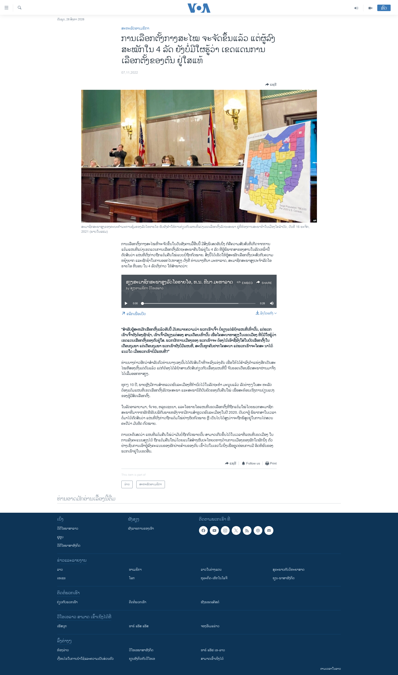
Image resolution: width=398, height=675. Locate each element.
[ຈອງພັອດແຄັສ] (268, 530)
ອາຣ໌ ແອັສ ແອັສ (139, 626)
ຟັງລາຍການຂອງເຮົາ (141, 528)
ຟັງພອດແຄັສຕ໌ (210, 602)
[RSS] (247, 530)
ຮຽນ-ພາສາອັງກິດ (284, 578)
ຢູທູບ (60, 537)
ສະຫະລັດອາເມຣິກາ (135, 28)
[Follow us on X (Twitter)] (236, 530)
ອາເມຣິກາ (135, 569)
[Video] (370, 8)
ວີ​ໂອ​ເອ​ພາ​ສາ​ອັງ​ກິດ (141, 650)
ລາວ (60, 569)
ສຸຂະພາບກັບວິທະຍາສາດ (288, 569)
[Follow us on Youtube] (214, 530)
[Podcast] (258, 530)
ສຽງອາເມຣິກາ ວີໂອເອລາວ (147, 288)
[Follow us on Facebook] (203, 530)
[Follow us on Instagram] (225, 530)
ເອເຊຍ (61, 578)
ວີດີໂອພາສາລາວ (67, 528)
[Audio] (356, 8)
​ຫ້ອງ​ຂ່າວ (63, 650)
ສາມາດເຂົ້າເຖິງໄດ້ (212, 658)
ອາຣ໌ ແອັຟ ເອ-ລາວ (213, 650)
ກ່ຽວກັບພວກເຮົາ (67, 602)
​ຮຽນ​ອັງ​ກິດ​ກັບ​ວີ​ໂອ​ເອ (142, 658)
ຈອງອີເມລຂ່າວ (210, 626)
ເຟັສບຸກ (62, 626)
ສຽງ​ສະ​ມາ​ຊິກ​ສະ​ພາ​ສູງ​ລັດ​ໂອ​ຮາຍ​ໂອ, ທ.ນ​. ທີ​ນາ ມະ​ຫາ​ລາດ (179, 282)
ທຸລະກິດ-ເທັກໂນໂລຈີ (214, 578)
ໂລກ (132, 578)
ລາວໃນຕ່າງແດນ (211, 569)
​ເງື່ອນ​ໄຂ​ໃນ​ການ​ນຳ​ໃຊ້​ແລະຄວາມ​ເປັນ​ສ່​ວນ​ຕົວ (85, 658)
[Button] (271, 84)
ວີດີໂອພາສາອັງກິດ (68, 545)
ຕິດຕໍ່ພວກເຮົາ (137, 602)
